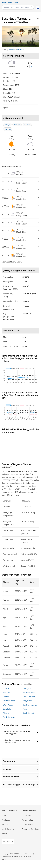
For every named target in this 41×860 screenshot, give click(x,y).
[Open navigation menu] (37, 8)
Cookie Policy (27, 825)
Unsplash (20, 49)
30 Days (8, 129)
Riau (25, 709)
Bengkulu (7, 709)
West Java (27, 688)
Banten (6, 696)
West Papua (8, 705)
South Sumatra (29, 713)
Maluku (6, 713)
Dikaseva (12, 49)
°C (27, 66)
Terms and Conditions (30, 829)
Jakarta (6, 688)
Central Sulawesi (30, 705)
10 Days (17, 125)
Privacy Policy (27, 820)
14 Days (27, 125)
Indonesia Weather (10, 3)
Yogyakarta (27, 701)
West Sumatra (29, 696)
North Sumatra (29, 692)
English (8, 841)
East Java (6, 692)
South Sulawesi (9, 701)
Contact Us (26, 815)
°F (31, 66)
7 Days (7, 125)
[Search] (32, 7)
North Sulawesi (9, 717)
